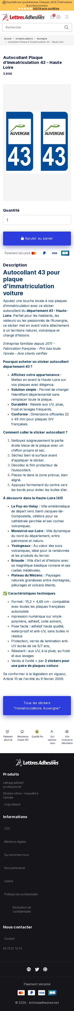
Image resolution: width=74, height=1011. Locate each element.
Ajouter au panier (38, 238)
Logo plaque (12, 804)
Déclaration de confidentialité (21, 909)
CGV (7, 828)
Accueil (8, 38)
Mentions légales (15, 841)
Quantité (11, 210)
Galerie (8, 881)
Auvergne (42, 38)
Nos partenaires (14, 868)
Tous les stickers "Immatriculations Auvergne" (37, 705)
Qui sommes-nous (16, 855)
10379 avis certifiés (46, 8)
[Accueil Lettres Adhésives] (23, 17)
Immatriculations (24, 38)
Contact (9, 938)
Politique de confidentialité (21, 894)
